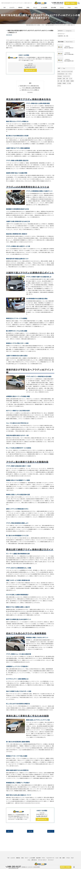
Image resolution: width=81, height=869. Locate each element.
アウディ (70, 73)
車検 (67, 78)
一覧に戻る (30, 831)
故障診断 (67, 80)
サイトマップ (50, 859)
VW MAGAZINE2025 (61, 73)
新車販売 (64, 83)
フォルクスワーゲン (66, 76)
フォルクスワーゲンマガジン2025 (66, 71)
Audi (66, 73)
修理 (64, 80)
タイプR (70, 78)
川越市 (64, 78)
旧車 (58, 80)
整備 (61, 80)
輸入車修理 (59, 78)
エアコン (59, 85)
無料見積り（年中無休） (70, 3)
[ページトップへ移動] (74, 867)
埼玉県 (59, 71)
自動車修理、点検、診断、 (63, 36)
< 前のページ (9, 831)
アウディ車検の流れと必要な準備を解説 (31, 88)
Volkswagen (60, 76)
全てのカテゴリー (61, 33)
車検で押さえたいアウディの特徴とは (30, 90)
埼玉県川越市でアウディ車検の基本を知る (29, 85)
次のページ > (50, 831)
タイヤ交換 (69, 83)
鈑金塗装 (72, 80)
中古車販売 (59, 83)
